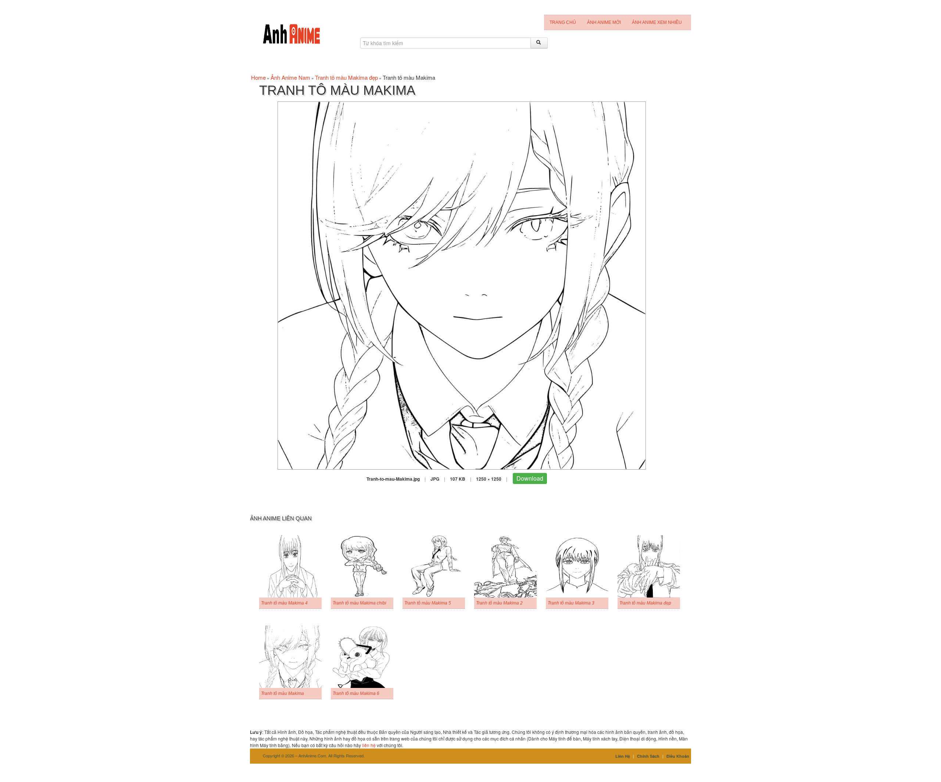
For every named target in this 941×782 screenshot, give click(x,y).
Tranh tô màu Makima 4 (284, 603)
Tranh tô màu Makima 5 (427, 603)
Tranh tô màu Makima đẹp (346, 77)
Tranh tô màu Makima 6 (356, 693)
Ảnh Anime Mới (604, 22)
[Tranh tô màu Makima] (462, 284)
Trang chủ (563, 22)
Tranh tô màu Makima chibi (359, 603)
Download (529, 478)
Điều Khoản (677, 756)
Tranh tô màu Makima (282, 693)
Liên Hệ (622, 756)
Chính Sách (648, 756)
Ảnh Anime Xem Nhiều (657, 22)
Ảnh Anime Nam (290, 77)
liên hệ (369, 745)
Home (258, 77)
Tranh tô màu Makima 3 (571, 603)
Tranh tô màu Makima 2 (499, 603)
